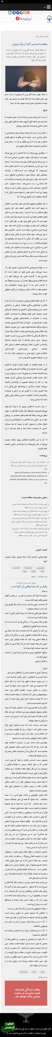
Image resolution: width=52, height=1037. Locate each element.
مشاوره (33, 576)
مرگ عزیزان (16, 568)
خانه (47, 36)
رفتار (42, 972)
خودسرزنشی (40, 568)
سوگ (42, 571)
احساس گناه (28, 568)
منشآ (34, 972)
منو (45, 7)
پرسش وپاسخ (43, 576)
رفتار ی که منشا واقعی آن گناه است (29, 586)
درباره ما (26, 1021)
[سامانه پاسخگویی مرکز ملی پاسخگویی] (8, 1034)
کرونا (25, 571)
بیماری (34, 571)
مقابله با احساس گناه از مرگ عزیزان (29, 44)
